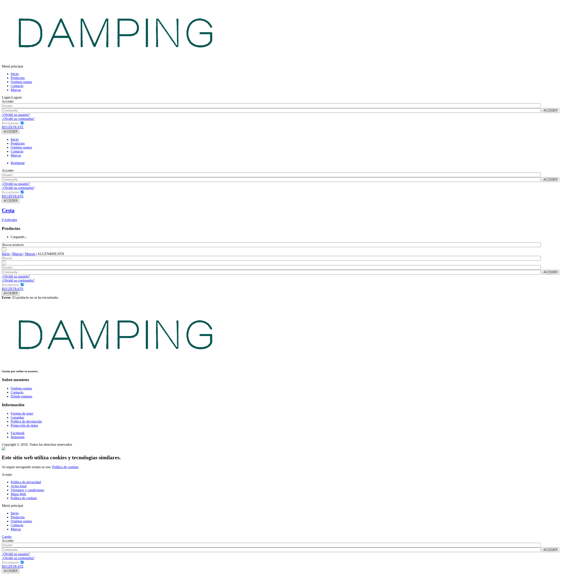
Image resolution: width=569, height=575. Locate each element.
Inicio (15, 74)
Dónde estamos (21, 396)
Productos (18, 78)
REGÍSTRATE (13, 127)
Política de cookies (65, 467)
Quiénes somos (21, 82)
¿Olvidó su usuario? (16, 115)
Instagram (17, 437)
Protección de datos (24, 425)
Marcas (16, 90)
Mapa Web (18, 494)
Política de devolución (26, 421)
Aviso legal (18, 486)
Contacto (17, 86)
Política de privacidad (26, 482)
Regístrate (18, 163)
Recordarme (10, 123)
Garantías (17, 417)
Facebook (17, 433)
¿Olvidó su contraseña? (18, 119)
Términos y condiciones (27, 490)
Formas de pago (22, 413)
